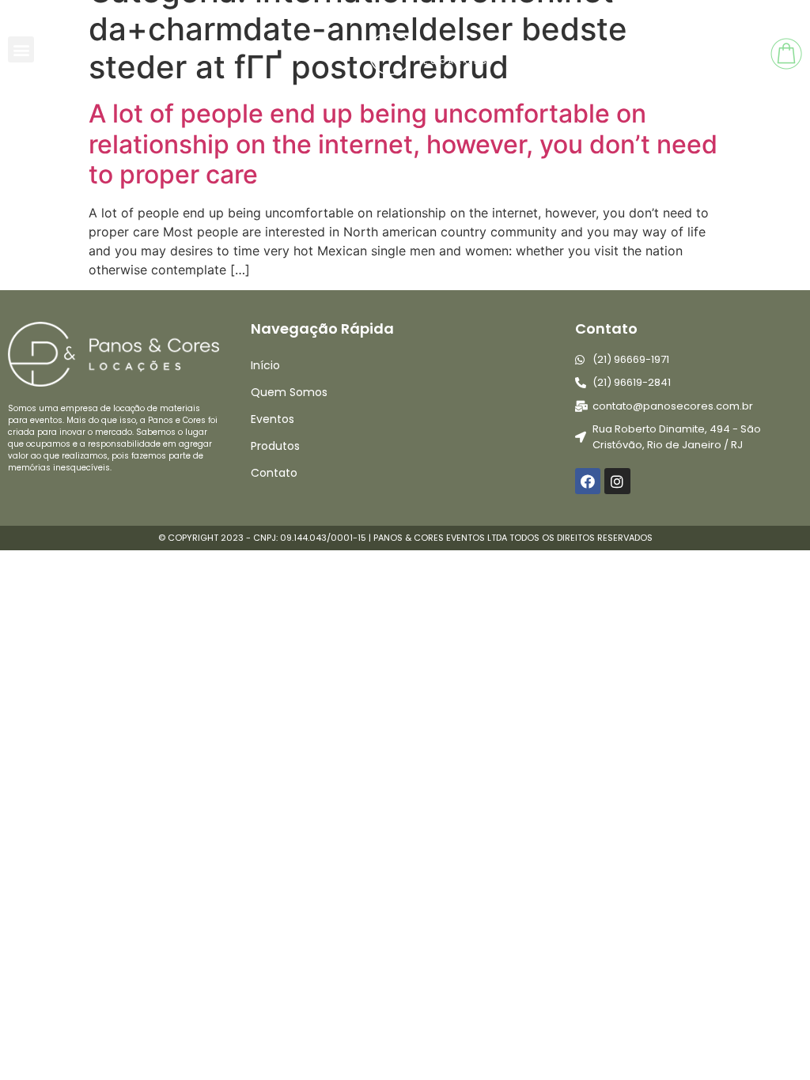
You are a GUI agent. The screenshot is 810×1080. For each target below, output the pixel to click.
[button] (21, 49)
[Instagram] (617, 480)
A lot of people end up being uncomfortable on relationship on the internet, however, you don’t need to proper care (403, 144)
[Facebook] (587, 480)
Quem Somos (289, 392)
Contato (274, 473)
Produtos (275, 446)
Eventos (272, 419)
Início (265, 365)
